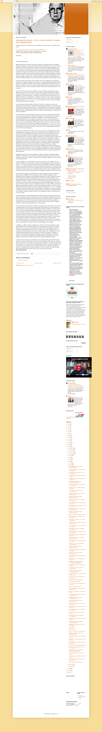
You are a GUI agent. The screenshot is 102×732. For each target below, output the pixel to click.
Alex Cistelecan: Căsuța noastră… (76, 662)
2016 (69, 437)
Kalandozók (70, 84)
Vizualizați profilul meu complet (78, 324)
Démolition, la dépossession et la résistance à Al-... (76, 634)
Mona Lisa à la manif (72, 177)
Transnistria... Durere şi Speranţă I (76, 579)
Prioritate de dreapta (72, 49)
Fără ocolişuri (71, 180)
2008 (69, 672)
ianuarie (71, 666)
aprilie (70, 463)
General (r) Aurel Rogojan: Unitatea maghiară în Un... (76, 538)
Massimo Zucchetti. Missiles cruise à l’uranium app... (76, 494)
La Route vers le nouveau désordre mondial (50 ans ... (76, 544)
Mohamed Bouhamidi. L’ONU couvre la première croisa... (77, 509)
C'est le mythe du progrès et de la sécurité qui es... (76, 491)
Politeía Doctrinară (72, 136)
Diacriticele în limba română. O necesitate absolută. (75, 571)
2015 (69, 439)
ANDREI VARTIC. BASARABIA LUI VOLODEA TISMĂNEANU (76, 562)
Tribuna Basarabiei (71, 192)
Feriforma (70, 97)
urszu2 (69, 155)
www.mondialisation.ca (53, 123)
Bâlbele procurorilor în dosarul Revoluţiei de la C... (75, 598)
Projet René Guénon (72, 73)
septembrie (71, 453)
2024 (69, 424)
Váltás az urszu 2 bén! (78, 157)
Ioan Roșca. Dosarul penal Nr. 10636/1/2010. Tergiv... (75, 482)
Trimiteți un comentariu (23, 260)
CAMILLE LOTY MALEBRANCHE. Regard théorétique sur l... (76, 650)
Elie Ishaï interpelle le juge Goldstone (77, 514)
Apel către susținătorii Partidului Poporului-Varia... (75, 497)
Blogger (56, 713)
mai (70, 461)
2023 (69, 426)
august (70, 455)
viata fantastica (71, 148)
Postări (69, 39)
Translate (77, 705)
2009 (69, 670)
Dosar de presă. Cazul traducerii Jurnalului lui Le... (76, 601)
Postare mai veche (57, 263)
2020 (69, 431)
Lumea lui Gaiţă (71, 118)
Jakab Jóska (70, 98)
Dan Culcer (75, 322)
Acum (69, 130)
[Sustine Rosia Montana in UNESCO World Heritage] (72, 298)
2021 (69, 429)
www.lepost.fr (53, 186)
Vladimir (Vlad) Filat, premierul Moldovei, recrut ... (75, 547)
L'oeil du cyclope (71, 176)
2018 (69, 433)
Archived (69, 66)
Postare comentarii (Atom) (27, 265)
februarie (71, 664)
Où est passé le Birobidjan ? (75, 581)
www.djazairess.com (31, 99)
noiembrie (71, 450)
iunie (70, 459)
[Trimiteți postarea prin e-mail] (32, 253)
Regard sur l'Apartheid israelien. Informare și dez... (75, 512)
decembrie (71, 448)
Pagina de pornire (38, 263)
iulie (70, 457)
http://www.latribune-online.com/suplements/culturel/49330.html (30, 49)
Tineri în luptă (71, 627)
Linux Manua (71, 199)
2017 (69, 435)
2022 (69, 427)
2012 (69, 444)
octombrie (71, 451)
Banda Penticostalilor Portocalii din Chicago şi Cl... (76, 616)
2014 (69, 440)
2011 (69, 446)
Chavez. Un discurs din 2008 (75, 586)
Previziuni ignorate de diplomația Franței (77, 645)
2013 (69, 442)
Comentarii (70, 42)
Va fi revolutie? (72, 629)
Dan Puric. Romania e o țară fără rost (77, 631)
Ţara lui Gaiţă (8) (77, 119)
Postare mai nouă (20, 263)
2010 (69, 668)
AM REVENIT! (71, 150)
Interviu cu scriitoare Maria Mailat (82, 697)
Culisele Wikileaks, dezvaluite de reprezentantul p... (76, 467)
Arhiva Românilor (72, 383)
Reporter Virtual (71, 65)
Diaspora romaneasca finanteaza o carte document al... (76, 622)
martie (70, 464)
